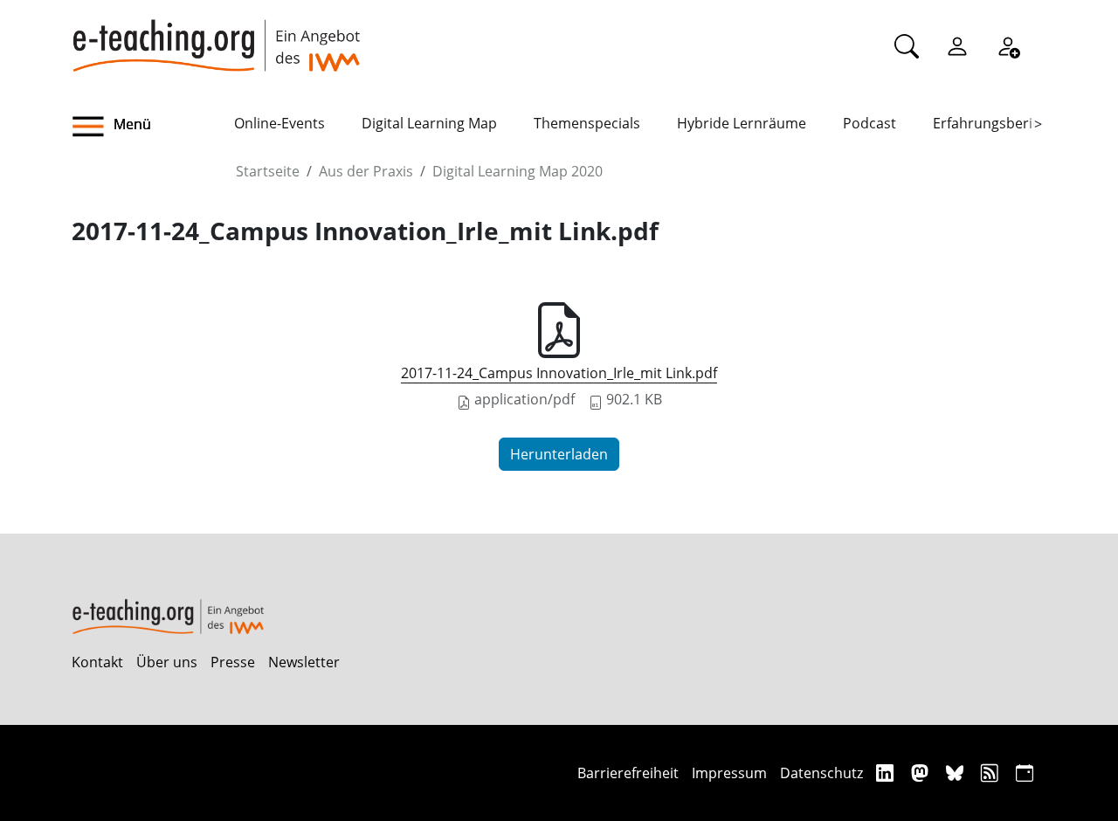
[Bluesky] (957, 772)
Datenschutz (821, 773)
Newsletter (304, 662)
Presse (232, 662)
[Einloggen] (957, 45)
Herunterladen (559, 454)
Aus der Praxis (366, 171)
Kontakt (97, 662)
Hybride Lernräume (741, 123)
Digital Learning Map (429, 123)
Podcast (869, 123)
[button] (153, 127)
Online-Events (279, 123)
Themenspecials (587, 123)
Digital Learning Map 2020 (517, 171)
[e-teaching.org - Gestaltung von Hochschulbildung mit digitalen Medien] (216, 36)
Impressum (729, 773)
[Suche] (906, 45)
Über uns (166, 662)
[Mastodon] (922, 772)
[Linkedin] (887, 772)
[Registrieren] (1008, 45)
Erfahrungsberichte (997, 123)
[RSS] (992, 772)
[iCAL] (1024, 772)
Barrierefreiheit (628, 773)
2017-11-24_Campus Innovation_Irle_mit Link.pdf (559, 373)
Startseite (268, 171)
